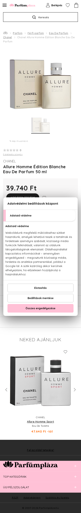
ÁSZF (15, 497)
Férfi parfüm (36, 33)
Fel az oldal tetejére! (40, 450)
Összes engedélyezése (40, 308)
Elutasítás (40, 287)
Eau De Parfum (58, 33)
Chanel (7, 37)
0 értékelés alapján (13, 154)
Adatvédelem (32, 497)
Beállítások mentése (41, 298)
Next (75, 390)
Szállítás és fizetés (57, 497)
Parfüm (17, 33)
